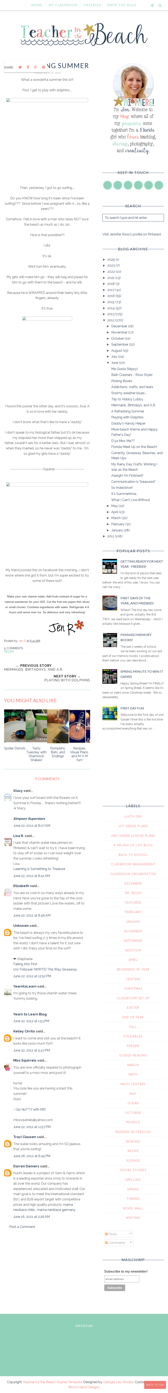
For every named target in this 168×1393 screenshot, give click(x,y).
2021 (111, 278)
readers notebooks (133, 1132)
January (117, 530)
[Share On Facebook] (28, 67)
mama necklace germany (56, 1210)
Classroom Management (133, 864)
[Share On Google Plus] (35, 67)
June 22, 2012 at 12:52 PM (32, 976)
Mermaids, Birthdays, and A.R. (133, 405)
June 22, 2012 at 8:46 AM (31, 915)
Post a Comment (22, 1227)
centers (133, 979)
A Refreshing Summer (127, 411)
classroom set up (133, 998)
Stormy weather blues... (128, 393)
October (118, 338)
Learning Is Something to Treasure (39, 869)
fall (133, 1027)
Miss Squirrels (24, 1060)
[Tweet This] (20, 67)
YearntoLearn (24, 986)
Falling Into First (25, 964)
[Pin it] (43, 67)
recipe (9, 651)
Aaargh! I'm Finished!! (127, 475)
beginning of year (133, 969)
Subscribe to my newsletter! (126, 1271)
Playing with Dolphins (127, 417)
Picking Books (121, 381)
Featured (133, 902)
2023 (111, 265)
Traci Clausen (24, 1137)
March (116, 518)
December (119, 326)
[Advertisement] (47, 1267)
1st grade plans (133, 826)
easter (133, 1007)
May (115, 506)
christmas (133, 988)
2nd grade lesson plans (133, 835)
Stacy (18, 791)
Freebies (92, 5)
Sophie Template (69, 1382)
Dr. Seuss (133, 893)
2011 (111, 536)
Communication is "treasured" (133, 482)
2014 (111, 308)
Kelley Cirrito (24, 1031)
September (120, 344)
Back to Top (155, 1384)
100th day (133, 816)
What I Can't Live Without (130, 500)
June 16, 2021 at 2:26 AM (31, 1217)
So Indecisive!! (122, 488)
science (133, 1160)
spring (133, 1189)
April (115, 512)
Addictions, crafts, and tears (132, 387)
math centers (133, 1084)
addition (133, 950)
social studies (133, 1170)
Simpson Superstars (29, 819)
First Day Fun (132, 708)
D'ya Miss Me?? (123, 441)
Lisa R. (18, 836)
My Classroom (63, 5)
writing (133, 1217)
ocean (133, 1103)
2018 (111, 284)
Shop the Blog (122, 5)
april (133, 959)
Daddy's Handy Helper (128, 423)
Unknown (21, 926)
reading (133, 1141)
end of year (133, 1017)
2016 (111, 296)
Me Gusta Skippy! (124, 369)
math (133, 1074)
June (115, 363)
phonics (133, 1122)
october (133, 1112)
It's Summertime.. (124, 494)
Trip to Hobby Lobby (127, 399)
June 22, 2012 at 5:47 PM (31, 1050)
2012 (111, 320)
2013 (111, 314)
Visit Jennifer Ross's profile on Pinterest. (132, 234)
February (118, 524)
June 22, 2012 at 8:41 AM (31, 876)
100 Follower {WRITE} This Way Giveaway (45, 969)
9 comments (13, 648)
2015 (111, 302)
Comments (116, 1243)
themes (133, 1198)
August (117, 351)
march (133, 1065)
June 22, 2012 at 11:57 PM (32, 1127)
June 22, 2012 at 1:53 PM (31, 1021)
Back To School (133, 854)
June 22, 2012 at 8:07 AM (31, 826)
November (119, 332)
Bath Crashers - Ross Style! (131, 375)
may (133, 1093)
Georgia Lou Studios (118, 1382)
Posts (112, 1234)
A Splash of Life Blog (133, 845)
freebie (133, 1046)
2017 (111, 290)
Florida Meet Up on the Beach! (134, 447)
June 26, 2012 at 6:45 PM (31, 1156)
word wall (133, 1208)
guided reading (133, 1055)
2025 (111, 259)
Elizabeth (21, 886)
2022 (111, 272)
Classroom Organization (133, 874)
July (114, 357)
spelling (133, 1179)
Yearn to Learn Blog (30, 1014)
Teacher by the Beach (39, 1382)
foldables (133, 1036)
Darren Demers (26, 1166)
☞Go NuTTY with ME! (29, 1109)
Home (36, 5)
